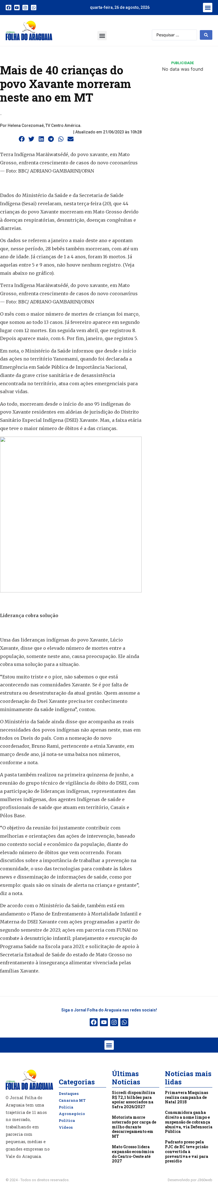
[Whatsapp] (34, 8)
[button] (207, 7)
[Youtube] (17, 8)
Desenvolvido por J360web (190, 1180)
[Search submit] (206, 35)
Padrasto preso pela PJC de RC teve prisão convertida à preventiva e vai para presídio (186, 1151)
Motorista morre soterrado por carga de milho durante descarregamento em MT (134, 1126)
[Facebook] (8, 8)
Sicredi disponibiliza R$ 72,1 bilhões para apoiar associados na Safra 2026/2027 (133, 1099)
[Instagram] (25, 8)
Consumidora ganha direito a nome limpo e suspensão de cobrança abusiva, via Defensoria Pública (188, 1122)
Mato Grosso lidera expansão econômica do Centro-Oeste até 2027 (133, 1154)
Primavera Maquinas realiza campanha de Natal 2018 (186, 1097)
